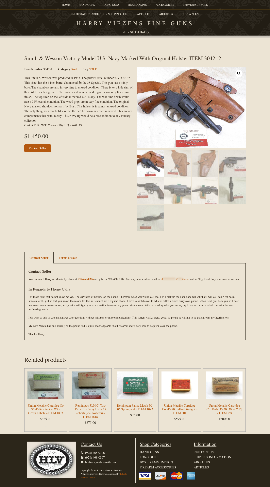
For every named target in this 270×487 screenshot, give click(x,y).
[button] (239, 73)
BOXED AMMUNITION (156, 462)
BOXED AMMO (137, 5)
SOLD (93, 69)
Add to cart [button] (45, 426)
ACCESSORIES (165, 5)
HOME (66, 5)
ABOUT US (166, 14)
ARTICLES (143, 14)
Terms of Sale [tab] (68, 257)
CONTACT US (190, 14)
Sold (74, 69)
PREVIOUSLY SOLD (195, 5)
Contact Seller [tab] (38, 257)
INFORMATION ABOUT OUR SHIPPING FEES (99, 14)
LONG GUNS (112, 5)
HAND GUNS (87, 5)
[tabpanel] (135, 301)
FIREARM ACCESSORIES (158, 467)
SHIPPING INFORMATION (212, 457)
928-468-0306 (86, 279)
